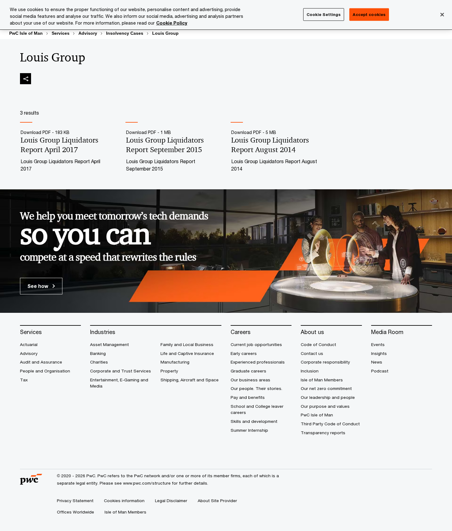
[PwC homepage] (31, 482)
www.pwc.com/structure (147, 483)
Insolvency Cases (124, 33)
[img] (25, 78)
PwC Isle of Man (26, 33)
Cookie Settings (324, 14)
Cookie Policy (171, 23)
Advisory (87, 33)
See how (38, 286)
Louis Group (165, 33)
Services (60, 33)
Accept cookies (369, 14)
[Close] (442, 14)
